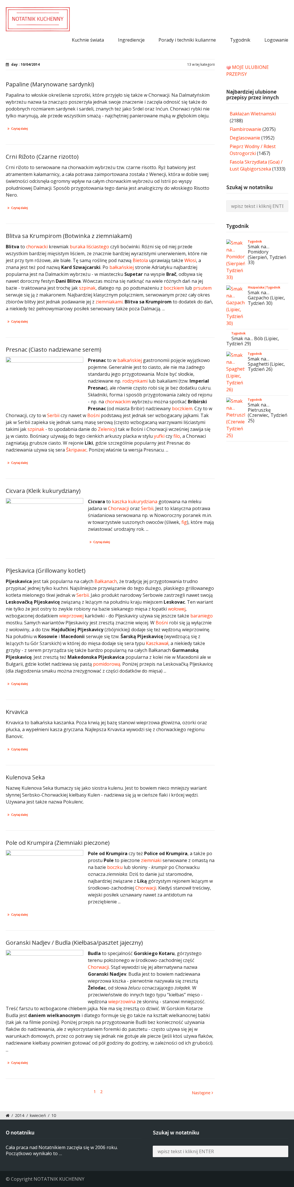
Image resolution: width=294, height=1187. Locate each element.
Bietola (140, 260)
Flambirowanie (245, 129)
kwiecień (38, 1115)
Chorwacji (118, 508)
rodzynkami (135, 381)
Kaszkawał (157, 643)
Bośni (93, 415)
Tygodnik (240, 40)
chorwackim (118, 401)
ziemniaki (151, 860)
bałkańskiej (121, 267)
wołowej (176, 609)
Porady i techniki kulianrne (187, 40)
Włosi (190, 260)
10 (53, 1115)
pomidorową (106, 664)
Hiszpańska (256, 287)
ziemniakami (109, 302)
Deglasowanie (245, 138)
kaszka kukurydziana (134, 501)
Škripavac (76, 450)
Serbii (53, 415)
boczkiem (174, 288)
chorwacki (37, 246)
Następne (202, 1092)
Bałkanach (105, 581)
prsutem (202, 288)
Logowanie (276, 40)
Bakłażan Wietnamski (253, 114)
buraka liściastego (89, 246)
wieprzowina (122, 1001)
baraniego (201, 616)
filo (176, 436)
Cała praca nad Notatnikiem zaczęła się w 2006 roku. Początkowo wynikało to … (62, 1150)
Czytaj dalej (19, 128)
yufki (159, 436)
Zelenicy (106, 429)
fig (184, 522)
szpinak (87, 288)
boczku (115, 867)
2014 (19, 1115)
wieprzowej (71, 616)
